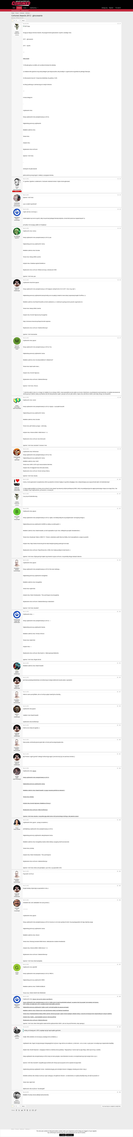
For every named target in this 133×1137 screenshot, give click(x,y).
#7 (120, 337)
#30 (120, 1092)
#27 (120, 964)
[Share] (118, 24)
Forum (19, 7)
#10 (120, 479)
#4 (120, 209)
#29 (120, 1027)
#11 (120, 493)
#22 (120, 768)
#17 (120, 691)
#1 (120, 23)
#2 (120, 178)
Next (23, 20)
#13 (120, 560)
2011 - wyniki (26, 45)
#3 (120, 195)
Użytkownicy (33, 7)
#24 (120, 871)
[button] (27, 7)
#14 (120, 611)
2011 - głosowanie (28, 39)
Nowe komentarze (15, 10)
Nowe (24, 7)
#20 (120, 739)
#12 (120, 508)
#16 (120, 677)
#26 (120, 900)
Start (14, 7)
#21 (120, 754)
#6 (120, 279)
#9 (120, 449)
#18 (120, 706)
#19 (120, 725)
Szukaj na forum (25, 10)
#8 (120, 397)
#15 (120, 663)
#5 (120, 228)
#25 (120, 885)
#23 (120, 819)
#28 (120, 996)
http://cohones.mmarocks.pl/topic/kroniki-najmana (36, 321)
